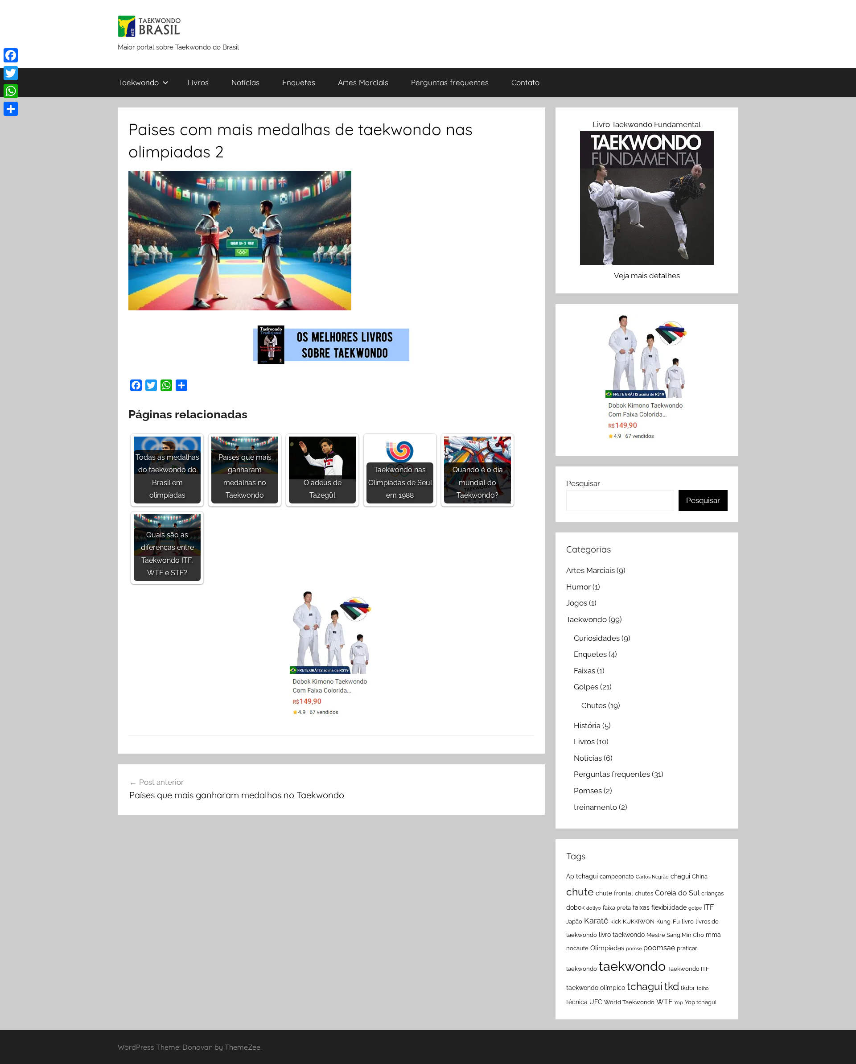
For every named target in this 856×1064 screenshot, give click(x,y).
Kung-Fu (668, 921)
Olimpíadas (607, 948)
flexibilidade (669, 907)
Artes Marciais (363, 82)
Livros (198, 82)
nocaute (577, 948)
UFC (595, 1002)
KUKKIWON (638, 921)
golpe (695, 908)
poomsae (659, 948)
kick (615, 921)
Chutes (593, 705)
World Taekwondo (629, 1002)
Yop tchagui (700, 1002)
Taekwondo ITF (688, 968)
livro (688, 921)
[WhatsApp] (11, 91)
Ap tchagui (582, 876)
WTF (664, 1002)
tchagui (645, 986)
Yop (678, 1002)
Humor (578, 586)
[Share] (11, 109)
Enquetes (298, 82)
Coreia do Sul (677, 893)
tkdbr (688, 988)
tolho (703, 988)
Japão (574, 921)
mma (713, 934)
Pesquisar (583, 483)
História (587, 725)
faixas (641, 907)
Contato (525, 82)
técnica (577, 1002)
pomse (634, 948)
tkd (671, 986)
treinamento (595, 807)
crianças (712, 893)
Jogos (576, 602)
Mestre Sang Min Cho (675, 935)
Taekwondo (139, 82)
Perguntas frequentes (450, 82)
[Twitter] (11, 73)
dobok (575, 907)
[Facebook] (11, 55)
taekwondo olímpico (595, 987)
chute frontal (614, 893)
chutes (644, 893)
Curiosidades (597, 638)
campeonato (617, 876)
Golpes (586, 686)
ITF (709, 907)
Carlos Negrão (652, 876)
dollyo (593, 908)
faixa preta (617, 907)
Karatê (596, 920)
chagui (680, 876)
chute (580, 892)
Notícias (245, 82)
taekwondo (632, 966)
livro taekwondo (622, 934)
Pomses (588, 790)
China (700, 876)
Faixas (584, 670)
